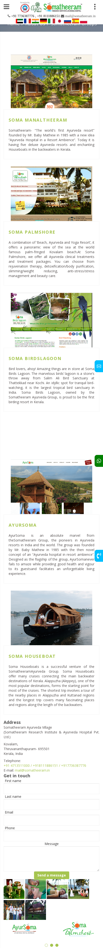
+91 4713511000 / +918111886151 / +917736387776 (45, 765)
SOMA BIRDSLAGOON (35, 358)
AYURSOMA (22, 525)
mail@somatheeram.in (32, 770)
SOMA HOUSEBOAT (32, 656)
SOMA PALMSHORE (32, 232)
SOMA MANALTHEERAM (38, 120)
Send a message (51, 875)
